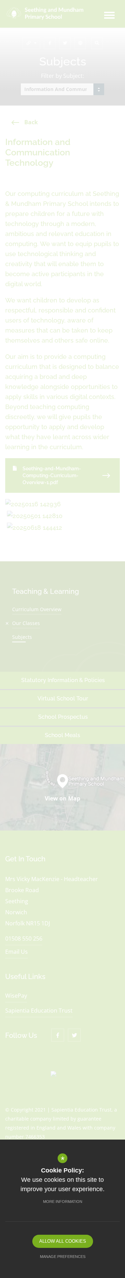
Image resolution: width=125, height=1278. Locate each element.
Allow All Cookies (62, 1241)
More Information (62, 1201)
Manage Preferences (62, 1256)
